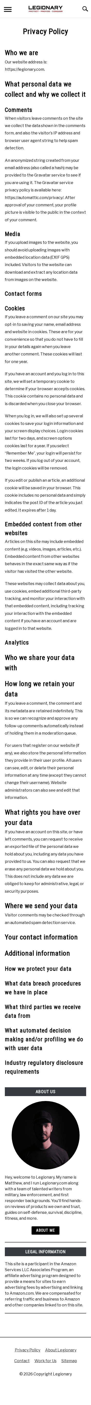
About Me (45, 1230)
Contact (22, 1360)
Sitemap (69, 1360)
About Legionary (60, 1350)
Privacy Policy (27, 1350)
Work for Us (45, 1360)
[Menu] (8, 10)
